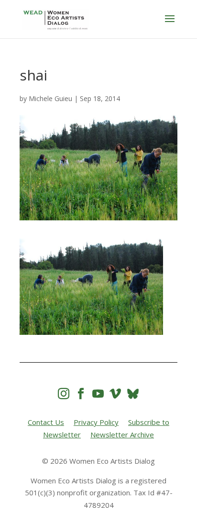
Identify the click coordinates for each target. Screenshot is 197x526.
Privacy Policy (96, 422)
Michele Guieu (50, 98)
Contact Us (46, 422)
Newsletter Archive (122, 434)
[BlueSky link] (133, 394)
